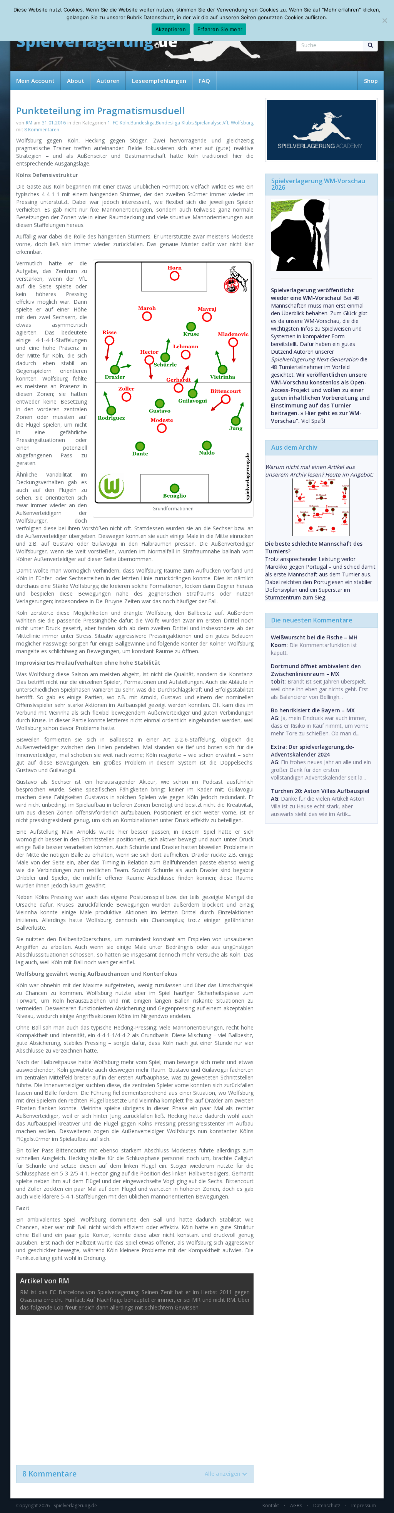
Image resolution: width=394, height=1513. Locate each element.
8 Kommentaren (41, 129)
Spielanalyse (208, 122)
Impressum (363, 1505)
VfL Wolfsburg (238, 122)
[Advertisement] (135, 1386)
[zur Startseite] (97, 43)
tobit (278, 681)
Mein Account (35, 80)
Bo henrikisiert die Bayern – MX (313, 710)
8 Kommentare (131, 1474)
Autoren (108, 80)
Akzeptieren (170, 29)
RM (29, 122)
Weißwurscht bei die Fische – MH (314, 637)
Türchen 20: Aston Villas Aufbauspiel (320, 791)
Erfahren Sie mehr (219, 29)
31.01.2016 (54, 122)
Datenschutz (326, 1505)
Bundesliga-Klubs (175, 122)
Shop (371, 80)
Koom (279, 645)
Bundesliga (142, 122)
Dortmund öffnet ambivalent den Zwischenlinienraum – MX (316, 669)
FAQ (204, 80)
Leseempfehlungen (159, 80)
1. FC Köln (118, 122)
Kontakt (270, 1505)
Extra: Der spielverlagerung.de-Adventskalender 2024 (312, 750)
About (75, 80)
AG (274, 718)
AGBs (296, 1505)
